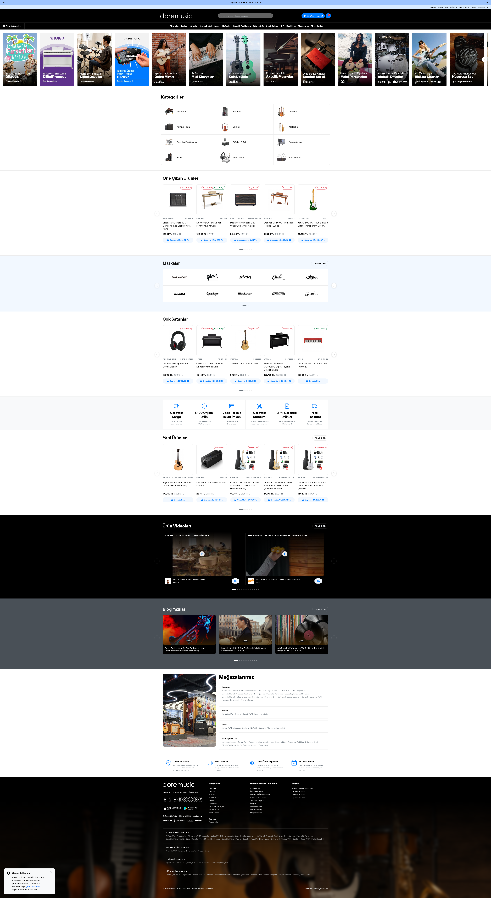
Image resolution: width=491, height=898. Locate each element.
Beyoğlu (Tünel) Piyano (262, 697)
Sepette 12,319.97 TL (179, 240)
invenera (324, 888)
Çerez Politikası (298, 794)
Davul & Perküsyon (242, 26)
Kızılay (256, 714)
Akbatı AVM (238, 691)
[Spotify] (195, 799)
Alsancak (237, 728)
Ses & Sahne (272, 26)
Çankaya (262, 728)
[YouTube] (175, 799)
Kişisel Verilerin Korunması (302, 788)
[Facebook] (165, 799)
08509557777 (483, 7)
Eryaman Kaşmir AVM (244, 714)
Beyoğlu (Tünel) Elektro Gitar (297, 694)
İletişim (473, 7)
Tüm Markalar (319, 263)
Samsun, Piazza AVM (259, 745)
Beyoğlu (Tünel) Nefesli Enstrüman (236, 697)
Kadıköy (225, 700)
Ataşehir (262, 691)
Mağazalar (453, 7)
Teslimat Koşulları (257, 800)
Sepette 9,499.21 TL (247, 381)
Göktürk (305, 697)
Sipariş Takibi (464, 7)
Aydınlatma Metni (299, 797)
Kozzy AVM (234, 700)
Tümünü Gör (320, 438)
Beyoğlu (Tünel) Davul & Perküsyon (268, 694)
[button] (241, 249)
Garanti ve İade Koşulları (260, 794)
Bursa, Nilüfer (280, 742)
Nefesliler (226, 26)
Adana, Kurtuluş (255, 742)
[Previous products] (157, 213)
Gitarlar (194, 26)
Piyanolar (174, 26)
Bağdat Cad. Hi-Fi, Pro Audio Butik (281, 691)
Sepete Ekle (314, 381)
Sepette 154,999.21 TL (280, 381)
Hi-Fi (282, 26)
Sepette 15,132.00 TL (179, 381)
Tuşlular (184, 26)
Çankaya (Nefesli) (249, 728)
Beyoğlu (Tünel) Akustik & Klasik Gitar (237, 694)
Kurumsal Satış (256, 810)
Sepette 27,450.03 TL (314, 240)
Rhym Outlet (317, 26)
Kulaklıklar (291, 26)
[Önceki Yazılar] (157, 637)
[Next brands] (334, 285)
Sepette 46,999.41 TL (213, 381)
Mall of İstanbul (247, 700)
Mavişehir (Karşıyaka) (276, 728)
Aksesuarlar (303, 26)
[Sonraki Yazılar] (334, 637)
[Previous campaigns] (6, 59)
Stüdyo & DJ (258, 26)
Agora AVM (227, 728)
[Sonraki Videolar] (334, 561)
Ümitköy (264, 714)
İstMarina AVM (316, 697)
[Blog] (200, 799)
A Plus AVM (226, 691)
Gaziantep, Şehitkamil (297, 742)
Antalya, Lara (268, 742)
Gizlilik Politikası (298, 791)
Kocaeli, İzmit (312, 742)
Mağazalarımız (256, 813)
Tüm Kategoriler (13, 26)
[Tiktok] (190, 799)
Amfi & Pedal (206, 26)
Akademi (433, 7)
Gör (235, 581)
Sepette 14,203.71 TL (247, 500)
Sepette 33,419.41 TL (247, 240)
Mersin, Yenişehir (229, 745)
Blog (446, 7)
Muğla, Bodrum (243, 745)
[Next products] (334, 213)
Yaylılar (217, 26)
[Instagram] (185, 799)
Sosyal (440, 7)
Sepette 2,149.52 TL (213, 500)
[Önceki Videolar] (157, 561)
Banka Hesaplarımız (258, 797)
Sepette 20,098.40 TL (280, 240)
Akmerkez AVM (250, 691)
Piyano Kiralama (257, 806)
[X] (170, 799)
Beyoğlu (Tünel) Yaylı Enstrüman (286, 697)
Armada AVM (227, 714)
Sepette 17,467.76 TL (213, 240)
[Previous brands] (157, 285)
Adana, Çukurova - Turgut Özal (234, 742)
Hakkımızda (255, 788)
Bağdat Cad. (302, 691)
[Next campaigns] (484, 59)
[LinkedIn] (180, 799)
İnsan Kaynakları (256, 791)
